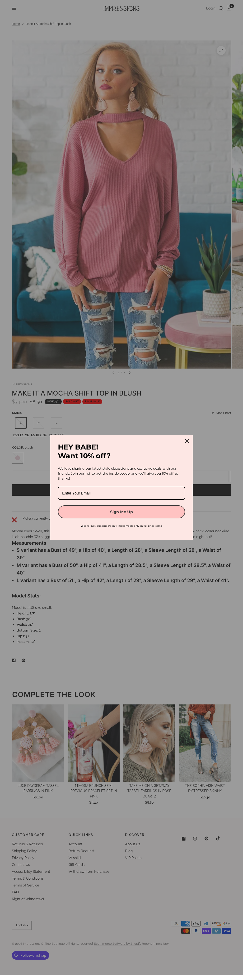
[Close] (187, 440)
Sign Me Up (121, 512)
